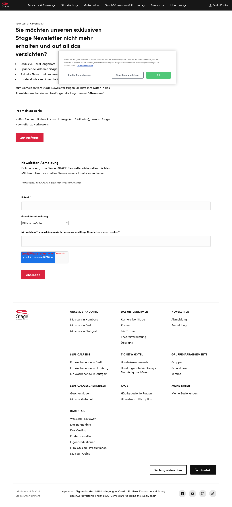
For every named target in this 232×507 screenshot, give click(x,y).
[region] (117, 67)
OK (158, 75)
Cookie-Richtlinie (85, 66)
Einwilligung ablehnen (127, 75)
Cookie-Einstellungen (79, 75)
